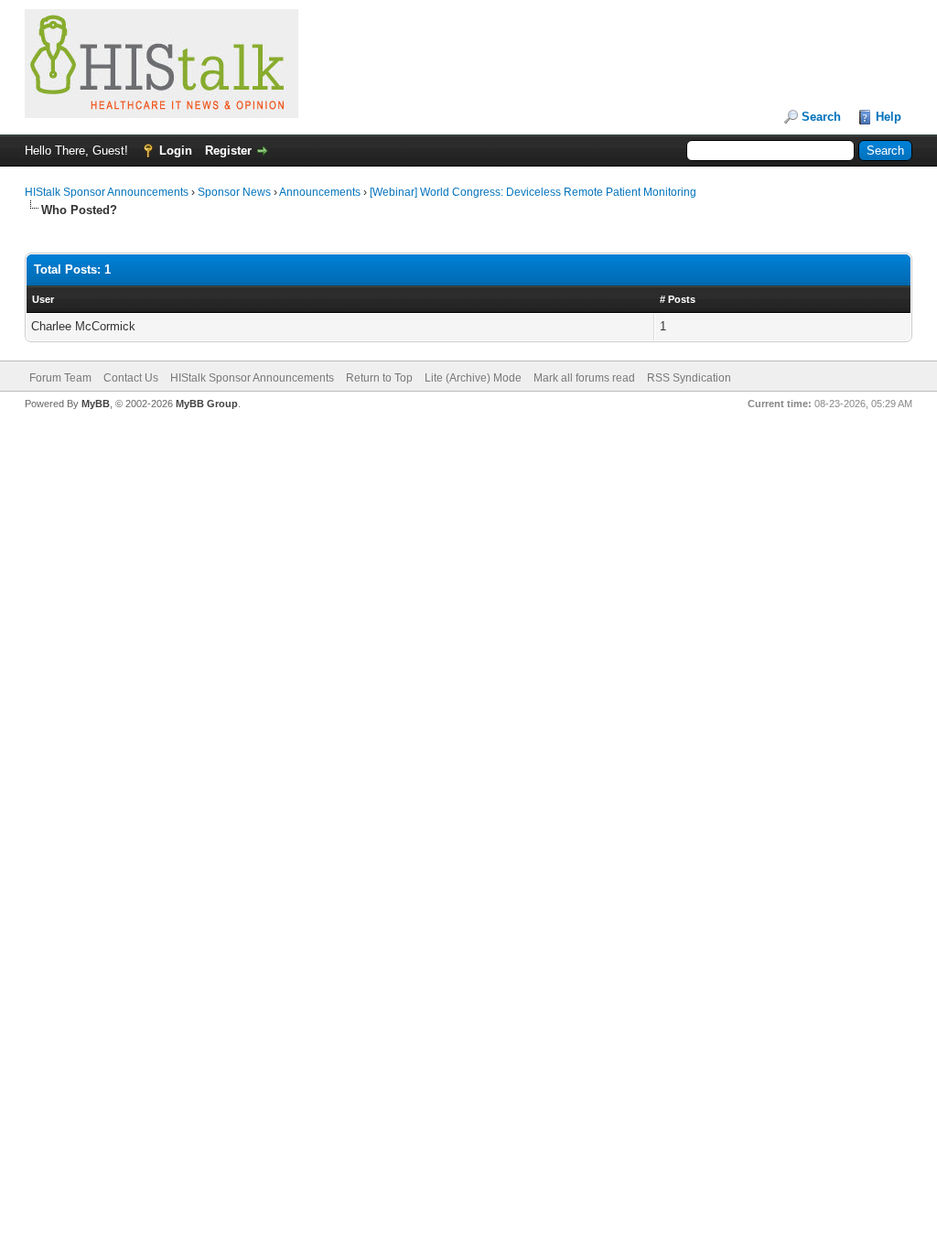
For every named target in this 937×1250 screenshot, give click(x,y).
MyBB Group (207, 403)
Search (821, 117)
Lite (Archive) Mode (473, 378)
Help (888, 117)
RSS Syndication (689, 378)
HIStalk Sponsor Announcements (106, 192)
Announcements (320, 192)
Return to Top (379, 378)
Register (228, 150)
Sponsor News (234, 192)
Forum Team (60, 378)
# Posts (677, 299)
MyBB (95, 403)
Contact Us (130, 378)
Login (175, 150)
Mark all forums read (584, 378)
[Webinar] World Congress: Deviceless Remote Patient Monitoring (533, 192)
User (43, 299)
